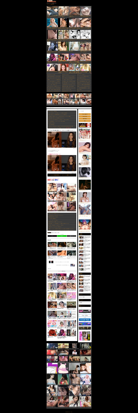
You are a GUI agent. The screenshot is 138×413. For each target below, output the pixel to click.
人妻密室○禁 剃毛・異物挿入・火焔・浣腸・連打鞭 (67, 86)
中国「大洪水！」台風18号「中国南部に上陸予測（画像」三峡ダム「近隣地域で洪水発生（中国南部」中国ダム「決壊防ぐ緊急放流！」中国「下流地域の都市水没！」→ (54, 89)
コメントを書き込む (62, 271)
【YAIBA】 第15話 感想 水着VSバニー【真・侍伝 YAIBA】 (53, 76)
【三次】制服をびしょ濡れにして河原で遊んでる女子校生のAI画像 (69, 81)
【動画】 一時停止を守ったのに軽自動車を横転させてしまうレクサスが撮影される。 (57, 114)
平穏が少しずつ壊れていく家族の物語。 (52, 111)
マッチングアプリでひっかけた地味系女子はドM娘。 (83, 76)
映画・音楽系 (49, 232)
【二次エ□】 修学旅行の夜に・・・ (52, 124)
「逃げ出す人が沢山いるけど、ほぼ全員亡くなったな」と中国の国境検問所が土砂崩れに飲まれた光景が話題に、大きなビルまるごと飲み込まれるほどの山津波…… (54, 86)
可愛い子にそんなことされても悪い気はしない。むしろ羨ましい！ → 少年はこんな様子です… (58, 119)
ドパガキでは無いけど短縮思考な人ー (52, 218)
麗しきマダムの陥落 (79, 89)
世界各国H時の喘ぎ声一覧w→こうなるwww (67, 91)
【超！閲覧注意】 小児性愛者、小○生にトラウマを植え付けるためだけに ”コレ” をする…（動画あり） (59, 116)
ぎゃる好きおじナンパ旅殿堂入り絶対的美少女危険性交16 (83, 84)
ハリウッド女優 (57, 232)
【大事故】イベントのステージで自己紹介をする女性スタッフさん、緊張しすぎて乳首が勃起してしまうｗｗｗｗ (84, 86)
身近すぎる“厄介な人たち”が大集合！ (51, 74)
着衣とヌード (53, 232)
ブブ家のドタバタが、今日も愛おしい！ (81, 74)
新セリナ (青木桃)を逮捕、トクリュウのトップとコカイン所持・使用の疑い (56, 121)
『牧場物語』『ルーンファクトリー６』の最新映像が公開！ (54, 79)
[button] (71, 236)
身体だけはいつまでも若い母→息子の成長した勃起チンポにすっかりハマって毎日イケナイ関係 (84, 79)
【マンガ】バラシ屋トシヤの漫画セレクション (53, 213)
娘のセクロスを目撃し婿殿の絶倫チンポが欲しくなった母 (83, 81)
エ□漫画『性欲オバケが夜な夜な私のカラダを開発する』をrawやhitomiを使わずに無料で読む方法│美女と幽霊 (60, 126)
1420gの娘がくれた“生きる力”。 (65, 74)
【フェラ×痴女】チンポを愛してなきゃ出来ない (67, 79)
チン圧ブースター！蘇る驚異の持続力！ (51, 4)
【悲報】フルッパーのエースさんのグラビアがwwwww (68, 76)
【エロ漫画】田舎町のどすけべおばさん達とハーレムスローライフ (69, 84)
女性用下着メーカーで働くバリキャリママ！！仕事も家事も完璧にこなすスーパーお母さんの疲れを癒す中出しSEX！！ (84, 91)
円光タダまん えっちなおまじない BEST (66, 89)
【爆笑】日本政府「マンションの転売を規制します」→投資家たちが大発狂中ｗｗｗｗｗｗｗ (58, 223)
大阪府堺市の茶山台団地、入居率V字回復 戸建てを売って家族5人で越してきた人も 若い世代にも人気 (54, 91)
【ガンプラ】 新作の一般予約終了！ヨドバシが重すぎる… (53, 81)
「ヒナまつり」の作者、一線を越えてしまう (52, 84)
